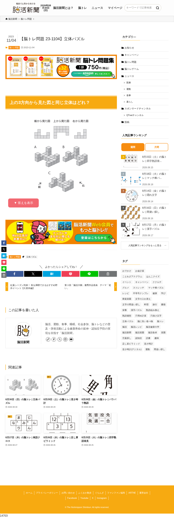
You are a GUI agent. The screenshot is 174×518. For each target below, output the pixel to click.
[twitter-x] (59, 339)
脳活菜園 (139, 332)
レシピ (125, 293)
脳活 (124, 327)
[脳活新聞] (26, 7)
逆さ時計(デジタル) (131, 349)
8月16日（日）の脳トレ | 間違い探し (154, 209)
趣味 (156, 338)
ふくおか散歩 (84, 493)
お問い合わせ (68, 493)
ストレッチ (138, 287)
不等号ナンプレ (141, 293)
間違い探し (159, 349)
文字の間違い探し (131, 304)
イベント (126, 282)
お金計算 (139, 271)
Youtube (84, 498)
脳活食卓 (152, 332)
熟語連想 (126, 315)
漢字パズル (136, 310)
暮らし (129, 102)
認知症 (138, 338)
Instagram (102, 498)
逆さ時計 (148, 343)
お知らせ (129, 47)
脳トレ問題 (14, 48)
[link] (48, 339)
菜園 (163, 332)
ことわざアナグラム (132, 276)
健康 (155, 293)
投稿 (127, 122)
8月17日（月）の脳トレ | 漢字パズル (154, 226)
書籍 (163, 304)
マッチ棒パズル (156, 287)
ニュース (129, 76)
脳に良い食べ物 (145, 321)
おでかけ (126, 271)
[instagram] (65, 339)
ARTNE (132, 493)
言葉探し (126, 338)
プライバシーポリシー (47, 493)
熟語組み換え (152, 310)
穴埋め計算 (140, 315)
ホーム (29, 493)
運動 (128, 89)
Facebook (72, 498)
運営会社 (143, 493)
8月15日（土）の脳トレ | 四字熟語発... (154, 158)
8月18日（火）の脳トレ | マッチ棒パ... (154, 175)
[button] (14, 274)
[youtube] (71, 339)
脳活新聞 (23, 342)
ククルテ (157, 282)
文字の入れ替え (143, 299)
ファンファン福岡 (116, 493)
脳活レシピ (136, 327)
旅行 (155, 304)
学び (163, 293)
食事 (128, 95)
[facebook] (54, 339)
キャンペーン (132, 54)
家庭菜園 (126, 299)
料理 (146, 304)
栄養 (124, 310)
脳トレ (160, 321)
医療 (128, 82)
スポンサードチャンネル (138, 108)
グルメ (125, 287)
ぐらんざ (99, 493)
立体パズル (31, 257)
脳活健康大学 (152, 327)
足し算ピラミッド (131, 343)
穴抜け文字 (155, 315)
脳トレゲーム (132, 69)
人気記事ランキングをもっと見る (146, 245)
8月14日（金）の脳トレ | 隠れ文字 (154, 192)
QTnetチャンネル (135, 115)
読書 (148, 338)
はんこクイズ (153, 276)
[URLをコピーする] (108, 274)
